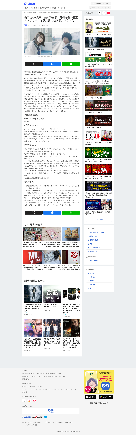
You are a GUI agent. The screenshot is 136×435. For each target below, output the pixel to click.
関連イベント (92, 251)
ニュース (91, 273)
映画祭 (90, 244)
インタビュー (92, 277)
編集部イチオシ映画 (28, 373)
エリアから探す (93, 260)
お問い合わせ (69, 422)
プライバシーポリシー (36, 422)
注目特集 (91, 281)
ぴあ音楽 (39, 387)
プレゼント (91, 284)
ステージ (30, 389)
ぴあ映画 (34, 12)
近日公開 (34, 8)
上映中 (26, 8)
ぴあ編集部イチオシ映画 (96, 232)
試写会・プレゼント (58, 8)
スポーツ (47, 389)
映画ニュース (36, 376)
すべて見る (99, 219)
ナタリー (36, 25)
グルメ (61, 389)
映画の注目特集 (46, 376)
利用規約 (60, 422)
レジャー (54, 389)
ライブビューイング (94, 248)
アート (24, 389)
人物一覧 (24, 392)
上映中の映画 (92, 236)
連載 (89, 288)
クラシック (39, 389)
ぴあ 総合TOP (97, 3)
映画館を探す (44, 8)
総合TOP (24, 387)
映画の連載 (25, 379)
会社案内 (24, 422)
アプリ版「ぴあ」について (100, 403)
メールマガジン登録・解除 (30, 425)
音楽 (107, 3)
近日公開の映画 (93, 240)
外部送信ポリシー (50, 422)
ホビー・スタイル (71, 389)
